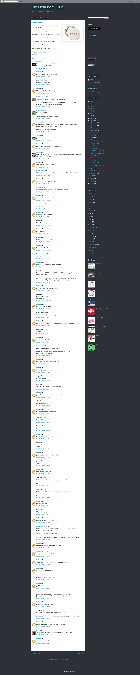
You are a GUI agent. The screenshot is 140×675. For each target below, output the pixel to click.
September (94, 130)
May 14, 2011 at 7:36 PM (43, 548)
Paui (37, 568)
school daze (91, 236)
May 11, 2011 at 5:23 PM (43, 225)
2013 (91, 116)
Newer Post (36, 653)
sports (89, 241)
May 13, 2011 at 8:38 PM (43, 465)
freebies (90, 199)
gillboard (39, 110)
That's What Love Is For (97, 165)
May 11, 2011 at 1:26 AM (43, 148)
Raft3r (38, 71)
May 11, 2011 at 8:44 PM (43, 267)
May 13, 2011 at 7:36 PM (43, 439)
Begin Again (99, 272)
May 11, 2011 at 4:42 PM (43, 217)
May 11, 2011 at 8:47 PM (43, 282)
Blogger (73, 671)
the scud (38, 187)
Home (58, 653)
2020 (91, 104)
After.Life (98, 281)
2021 (91, 101)
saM (37, 152)
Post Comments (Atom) (61, 659)
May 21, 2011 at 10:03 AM (43, 588)
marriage (49, 25)
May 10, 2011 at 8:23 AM (43, 76)
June (92, 137)
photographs (91, 227)
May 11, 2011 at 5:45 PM (43, 233)
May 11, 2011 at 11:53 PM (43, 300)
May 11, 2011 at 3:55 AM (43, 167)
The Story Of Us (95, 163)
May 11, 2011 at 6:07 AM (43, 200)
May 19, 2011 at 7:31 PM (43, 580)
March (93, 170)
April (92, 168)
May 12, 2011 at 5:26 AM (43, 334)
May (92, 140)
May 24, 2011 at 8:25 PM (43, 598)
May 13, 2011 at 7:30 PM (43, 422)
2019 (91, 106)
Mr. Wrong (98, 263)
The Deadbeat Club (47, 7)
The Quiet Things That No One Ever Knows (102, 309)
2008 (91, 183)
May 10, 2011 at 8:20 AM (43, 68)
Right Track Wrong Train (97, 150)
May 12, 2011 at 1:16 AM (43, 317)
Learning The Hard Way (97, 153)
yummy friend (40, 170)
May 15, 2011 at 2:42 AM (43, 556)
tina (37, 270)
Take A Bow (99, 344)
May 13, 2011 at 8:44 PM (43, 474)
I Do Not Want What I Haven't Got (97, 142)
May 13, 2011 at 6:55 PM (43, 414)
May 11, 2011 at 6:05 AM (43, 192)
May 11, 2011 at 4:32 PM (43, 208)
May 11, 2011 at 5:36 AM (43, 183)
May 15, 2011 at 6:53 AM (43, 564)
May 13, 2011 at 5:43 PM (43, 397)
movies (90, 222)
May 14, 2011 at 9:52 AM (43, 539)
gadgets (90, 202)
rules (89, 233)
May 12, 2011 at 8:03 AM (43, 372)
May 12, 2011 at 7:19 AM (43, 355)
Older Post (79, 653)
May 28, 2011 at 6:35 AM (43, 635)
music (89, 224)
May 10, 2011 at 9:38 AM (43, 84)
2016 (91, 111)
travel (89, 250)
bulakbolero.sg (40, 96)
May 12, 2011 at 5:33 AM (43, 342)
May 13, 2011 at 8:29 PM (43, 457)
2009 (91, 181)
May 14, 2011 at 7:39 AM (43, 506)
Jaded (97, 335)
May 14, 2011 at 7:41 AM (43, 522)
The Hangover (95, 146)
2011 (91, 121)
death (89, 196)
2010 (91, 178)
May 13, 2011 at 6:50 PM (43, 405)
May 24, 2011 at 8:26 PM (43, 618)
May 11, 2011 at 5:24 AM (43, 175)
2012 (91, 118)
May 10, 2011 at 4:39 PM (43, 93)
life (37, 54)
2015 (91, 113)
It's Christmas (99, 299)
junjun (89, 208)
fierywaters (39, 345)
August (93, 132)
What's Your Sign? (101, 326)
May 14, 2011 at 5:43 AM (43, 486)
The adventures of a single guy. (43, 11)
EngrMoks (39, 61)
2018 (91, 108)
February (94, 173)
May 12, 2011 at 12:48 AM (43, 309)
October (93, 127)
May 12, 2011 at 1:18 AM (43, 325)
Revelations (94, 158)
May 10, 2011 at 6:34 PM (43, 106)
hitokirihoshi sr (40, 526)
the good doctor (92, 247)
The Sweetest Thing (96, 148)
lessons (90, 210)
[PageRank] (91, 66)
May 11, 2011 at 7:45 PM (43, 242)
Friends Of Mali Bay (93, 92)
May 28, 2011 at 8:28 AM (43, 643)
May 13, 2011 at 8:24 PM (43, 449)
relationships (91, 230)
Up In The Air (94, 155)
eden (37, 630)
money (90, 219)
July (92, 135)
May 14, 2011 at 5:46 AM (43, 497)
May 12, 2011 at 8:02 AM (43, 364)
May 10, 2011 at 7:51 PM (43, 132)
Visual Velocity (40, 551)
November (94, 125)
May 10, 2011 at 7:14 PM (43, 118)
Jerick (38, 135)
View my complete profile (95, 82)
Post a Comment (39, 647)
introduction (91, 205)
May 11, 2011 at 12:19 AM (43, 140)
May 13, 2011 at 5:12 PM (43, 389)
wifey (89, 253)
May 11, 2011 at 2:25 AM (43, 158)
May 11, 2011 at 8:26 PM (43, 250)
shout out (90, 239)
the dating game (92, 244)
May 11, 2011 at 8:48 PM (43, 290)
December (94, 123)
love (89, 216)
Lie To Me (93, 160)
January (93, 175)
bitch (89, 193)
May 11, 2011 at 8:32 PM (43, 258)
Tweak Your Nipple (101, 317)
